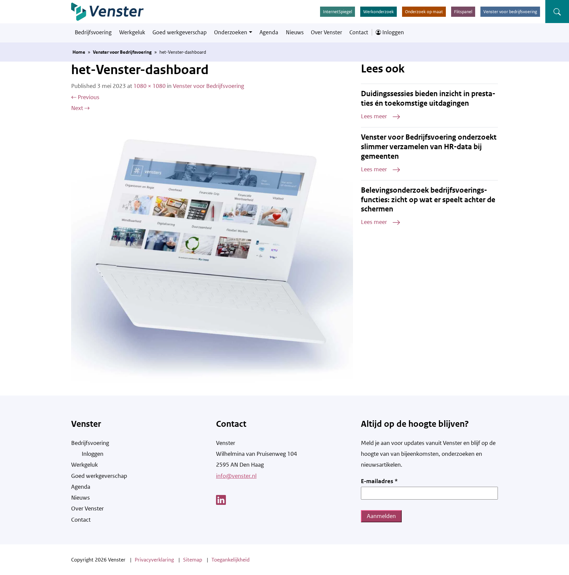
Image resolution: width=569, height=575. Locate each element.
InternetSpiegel (337, 11)
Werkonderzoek (378, 11)
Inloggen (392, 32)
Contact (358, 32)
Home (78, 52)
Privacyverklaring (154, 559)
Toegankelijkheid (230, 559)
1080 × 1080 (149, 86)
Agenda (268, 32)
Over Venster (326, 32)
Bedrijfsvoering (93, 32)
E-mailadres (379, 481)
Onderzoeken (230, 32)
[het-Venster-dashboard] (212, 254)
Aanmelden (381, 516)
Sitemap (192, 559)
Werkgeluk (132, 32)
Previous (85, 97)
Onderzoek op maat (424, 11)
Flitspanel (463, 11)
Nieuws (295, 32)
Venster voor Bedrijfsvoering (122, 52)
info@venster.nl (236, 475)
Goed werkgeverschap (179, 32)
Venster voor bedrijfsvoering (510, 11)
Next (80, 108)
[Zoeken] (557, 11)
